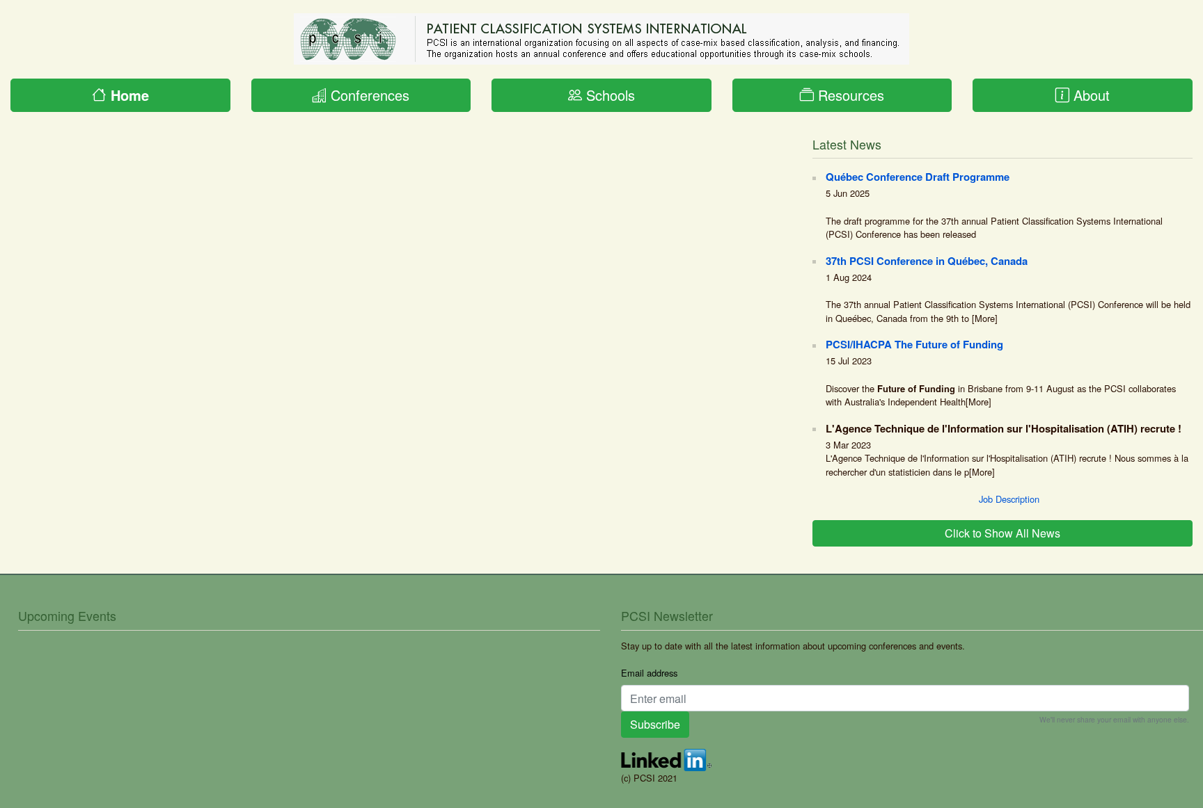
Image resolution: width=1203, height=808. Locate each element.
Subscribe (655, 724)
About (1089, 95)
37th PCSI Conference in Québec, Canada (927, 260)
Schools (608, 95)
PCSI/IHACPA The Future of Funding (914, 344)
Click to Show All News (1002, 533)
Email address (649, 672)
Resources (849, 95)
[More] (985, 318)
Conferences (368, 95)
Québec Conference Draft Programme (917, 176)
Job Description (1009, 499)
